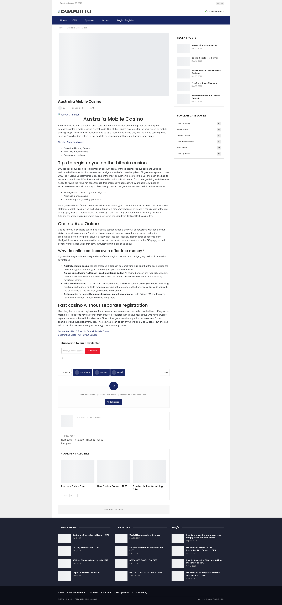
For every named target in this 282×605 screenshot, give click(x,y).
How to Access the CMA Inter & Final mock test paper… (204, 561)
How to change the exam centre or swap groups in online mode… (203, 536)
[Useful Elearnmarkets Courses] (121, 538)
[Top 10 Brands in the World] (64, 576)
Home (63, 20)
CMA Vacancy (183, 123)
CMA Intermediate (185, 141)
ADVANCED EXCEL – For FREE (143, 560)
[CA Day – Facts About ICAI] (64, 551)
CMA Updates (183, 153)
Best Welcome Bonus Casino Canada (206, 97)
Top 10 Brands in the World (86, 572)
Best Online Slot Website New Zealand (206, 72)
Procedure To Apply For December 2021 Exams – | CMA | (203, 574)
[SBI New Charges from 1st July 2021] (64, 563)
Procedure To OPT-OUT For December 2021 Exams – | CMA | (201, 549)
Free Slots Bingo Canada (204, 83)
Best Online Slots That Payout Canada (77, 334)
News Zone (182, 129)
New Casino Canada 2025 (205, 45)
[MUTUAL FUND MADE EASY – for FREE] (121, 576)
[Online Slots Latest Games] (183, 61)
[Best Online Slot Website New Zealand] (183, 74)
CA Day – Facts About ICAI (86, 547)
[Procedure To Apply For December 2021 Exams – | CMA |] (178, 576)
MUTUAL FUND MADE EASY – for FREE (146, 572)
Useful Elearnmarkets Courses (144, 535)
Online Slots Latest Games (205, 57)
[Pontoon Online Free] (77, 471)
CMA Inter (93, 592)
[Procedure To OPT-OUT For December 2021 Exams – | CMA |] (178, 551)
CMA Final (106, 592)
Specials (89, 20)
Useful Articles (183, 135)
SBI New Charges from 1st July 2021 (90, 560)
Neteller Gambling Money (71, 142)
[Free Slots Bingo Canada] (183, 86)
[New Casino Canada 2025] (113, 471)
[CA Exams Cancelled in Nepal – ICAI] (64, 538)
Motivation (182, 147)
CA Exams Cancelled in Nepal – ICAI (91, 535)
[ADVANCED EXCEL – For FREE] (121, 563)
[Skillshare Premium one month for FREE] (121, 551)
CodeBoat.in (218, 599)
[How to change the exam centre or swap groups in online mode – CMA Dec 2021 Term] (178, 538)
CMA (74, 20)
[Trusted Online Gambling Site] (149, 471)
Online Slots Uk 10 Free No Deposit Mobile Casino (84, 331)
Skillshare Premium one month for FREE (146, 549)
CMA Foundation (76, 592)
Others (106, 20)
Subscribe (92, 350)
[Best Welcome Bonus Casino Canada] (183, 99)
